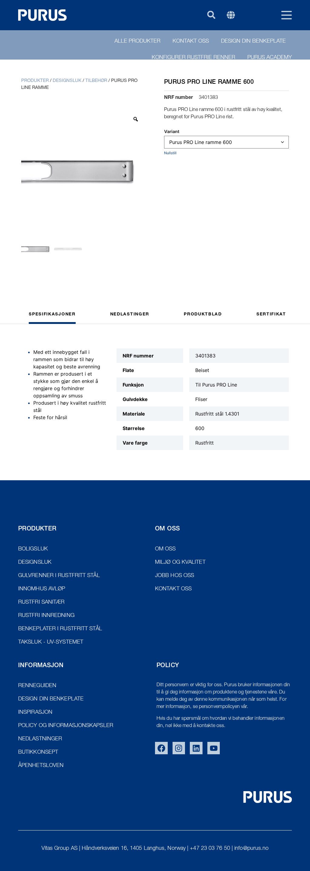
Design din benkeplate (253, 41)
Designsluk (67, 81)
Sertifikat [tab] (271, 314)
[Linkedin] (196, 748)
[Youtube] (213, 748)
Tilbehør (96, 81)
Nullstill (170, 153)
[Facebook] (161, 748)
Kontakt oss (191, 41)
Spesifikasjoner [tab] (52, 314)
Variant (172, 131)
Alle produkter (137, 41)
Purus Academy (269, 57)
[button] (211, 15)
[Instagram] (179, 748)
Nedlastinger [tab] (129, 314)
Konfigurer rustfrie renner (193, 57)
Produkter (35, 81)
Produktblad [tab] (203, 314)
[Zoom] (135, 119)
